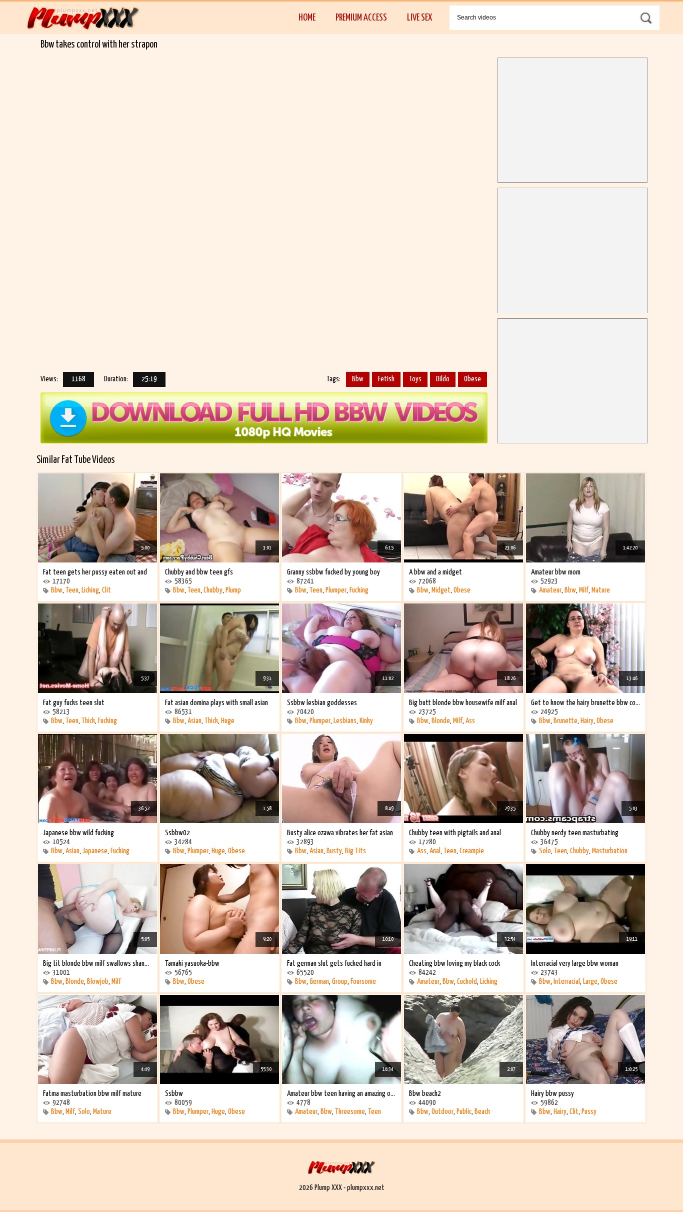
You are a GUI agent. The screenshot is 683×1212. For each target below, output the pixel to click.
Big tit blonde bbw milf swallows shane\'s (97, 963)
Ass (470, 721)
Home (307, 18)
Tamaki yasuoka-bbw (192, 963)
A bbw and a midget (435, 572)
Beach (482, 1111)
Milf (583, 590)
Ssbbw (174, 1093)
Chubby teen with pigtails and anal (455, 833)
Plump (233, 590)
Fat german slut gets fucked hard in (334, 963)
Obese (472, 379)
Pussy (589, 1111)
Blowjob (97, 981)
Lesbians (345, 721)
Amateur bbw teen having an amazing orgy (341, 1093)
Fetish (386, 379)
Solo (545, 851)
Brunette (566, 721)
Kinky (366, 721)
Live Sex (419, 18)
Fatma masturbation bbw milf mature (92, 1093)
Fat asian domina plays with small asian (216, 703)
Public (464, 1111)
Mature (601, 590)
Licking (90, 590)
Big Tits (355, 851)
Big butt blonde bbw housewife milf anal (463, 703)
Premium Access (361, 18)
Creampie (472, 851)
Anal (435, 851)
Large (590, 981)
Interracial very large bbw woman (574, 963)
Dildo (443, 379)
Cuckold (467, 981)
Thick (88, 721)
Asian (195, 721)
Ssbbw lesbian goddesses (322, 703)
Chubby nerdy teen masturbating (574, 833)
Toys (415, 379)
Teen (72, 590)
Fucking (359, 590)
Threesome (350, 1111)
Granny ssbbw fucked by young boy (333, 572)
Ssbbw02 (177, 833)
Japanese (95, 851)
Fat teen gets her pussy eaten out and (95, 572)
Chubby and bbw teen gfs (199, 572)
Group (340, 981)
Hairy (587, 721)
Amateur (550, 590)
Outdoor (443, 1111)
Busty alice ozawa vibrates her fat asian (340, 833)
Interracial (567, 981)
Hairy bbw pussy (552, 1093)
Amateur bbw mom (555, 572)
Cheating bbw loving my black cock (454, 963)
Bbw (358, 379)
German (319, 981)
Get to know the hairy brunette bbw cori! (585, 703)
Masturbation (610, 851)
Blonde (441, 721)
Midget (441, 590)
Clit (106, 590)
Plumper (336, 590)
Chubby (213, 590)
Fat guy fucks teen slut (73, 703)
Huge (227, 721)
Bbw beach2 (425, 1093)
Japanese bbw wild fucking (78, 833)
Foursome (363, 981)
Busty (334, 851)
